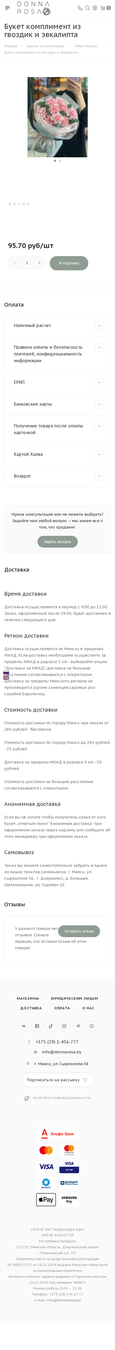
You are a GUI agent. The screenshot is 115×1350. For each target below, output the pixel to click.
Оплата (62, 1008)
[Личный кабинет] (95, 8)
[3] (19, 204)
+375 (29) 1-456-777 (57, 1042)
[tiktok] (50, 1026)
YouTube (91, 1026)
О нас (88, 1008)
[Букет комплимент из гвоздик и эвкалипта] (58, 116)
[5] (28, 204)
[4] (23, 204)
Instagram (64, 1026)
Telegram (78, 1026)
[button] (54, 161)
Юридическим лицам (74, 998)
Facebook (37, 1026)
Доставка (31, 1008)
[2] (14, 204)
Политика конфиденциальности (62, 1098)
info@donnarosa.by (61, 1051)
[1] (9, 204)
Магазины (28, 998)
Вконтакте (23, 1026)
